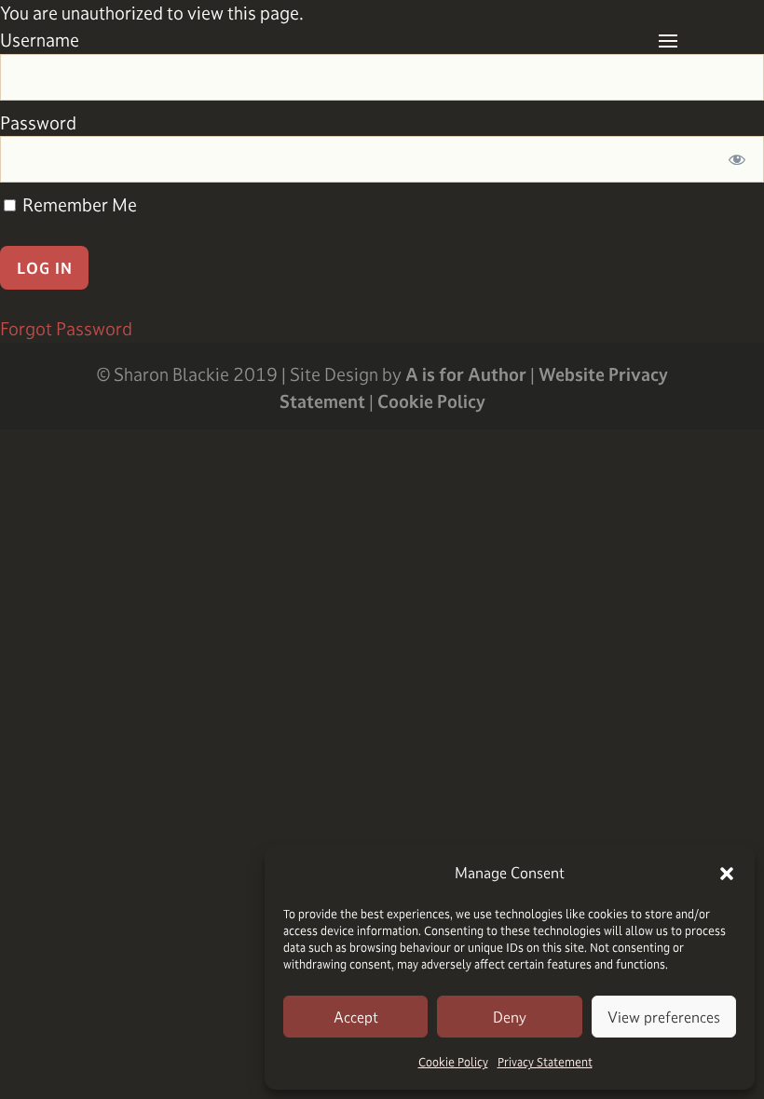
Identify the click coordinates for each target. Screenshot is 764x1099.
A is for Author (465, 374)
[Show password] (737, 159)
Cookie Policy (453, 1061)
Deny (509, 1017)
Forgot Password (66, 329)
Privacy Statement (545, 1061)
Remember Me (78, 205)
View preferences (663, 1017)
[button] (726, 873)
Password (38, 123)
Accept (356, 1017)
